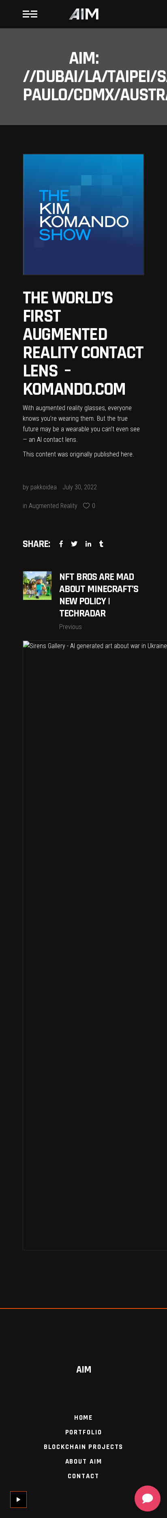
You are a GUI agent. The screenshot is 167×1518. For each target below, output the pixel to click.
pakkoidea (43, 487)
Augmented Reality (53, 506)
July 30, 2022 (79, 487)
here (127, 454)
